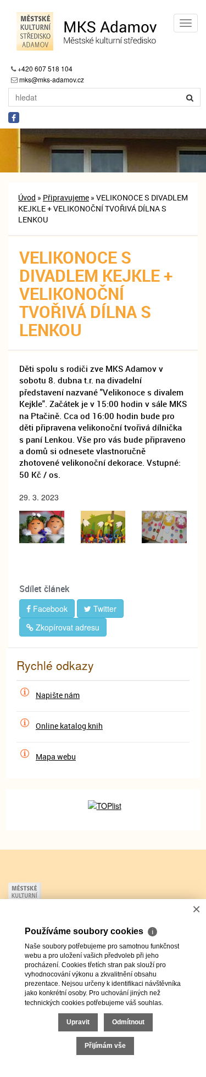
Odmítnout (128, 1022)
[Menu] (186, 23)
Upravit (78, 1022)
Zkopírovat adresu (66, 627)
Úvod (27, 197)
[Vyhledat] (190, 97)
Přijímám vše (105, 1046)
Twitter (103, 608)
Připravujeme (66, 197)
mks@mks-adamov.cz (51, 79)
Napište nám (58, 695)
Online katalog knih (69, 726)
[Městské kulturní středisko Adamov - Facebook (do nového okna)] (13, 117)
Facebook (49, 608)
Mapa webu (56, 756)
